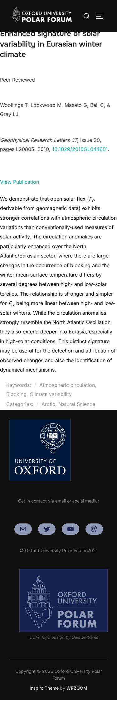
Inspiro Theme (44, 688)
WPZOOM (76, 688)
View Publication (19, 182)
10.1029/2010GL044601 (80, 149)
